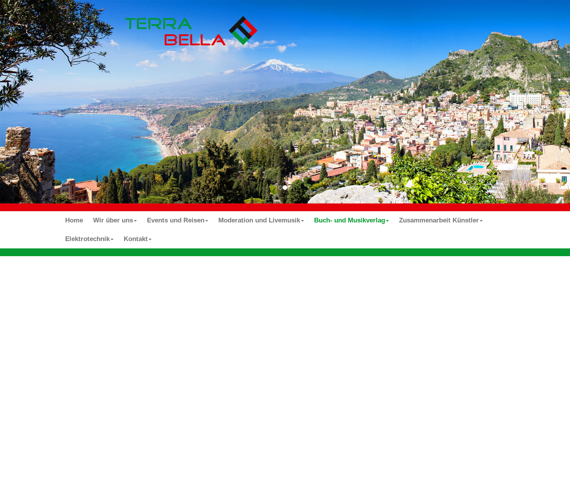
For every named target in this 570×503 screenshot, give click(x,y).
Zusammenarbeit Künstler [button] (439, 220)
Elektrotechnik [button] (87, 239)
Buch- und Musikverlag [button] (349, 220)
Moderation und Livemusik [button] (259, 220)
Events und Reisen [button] (175, 220)
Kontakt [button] (136, 239)
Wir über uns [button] (113, 220)
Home (74, 220)
